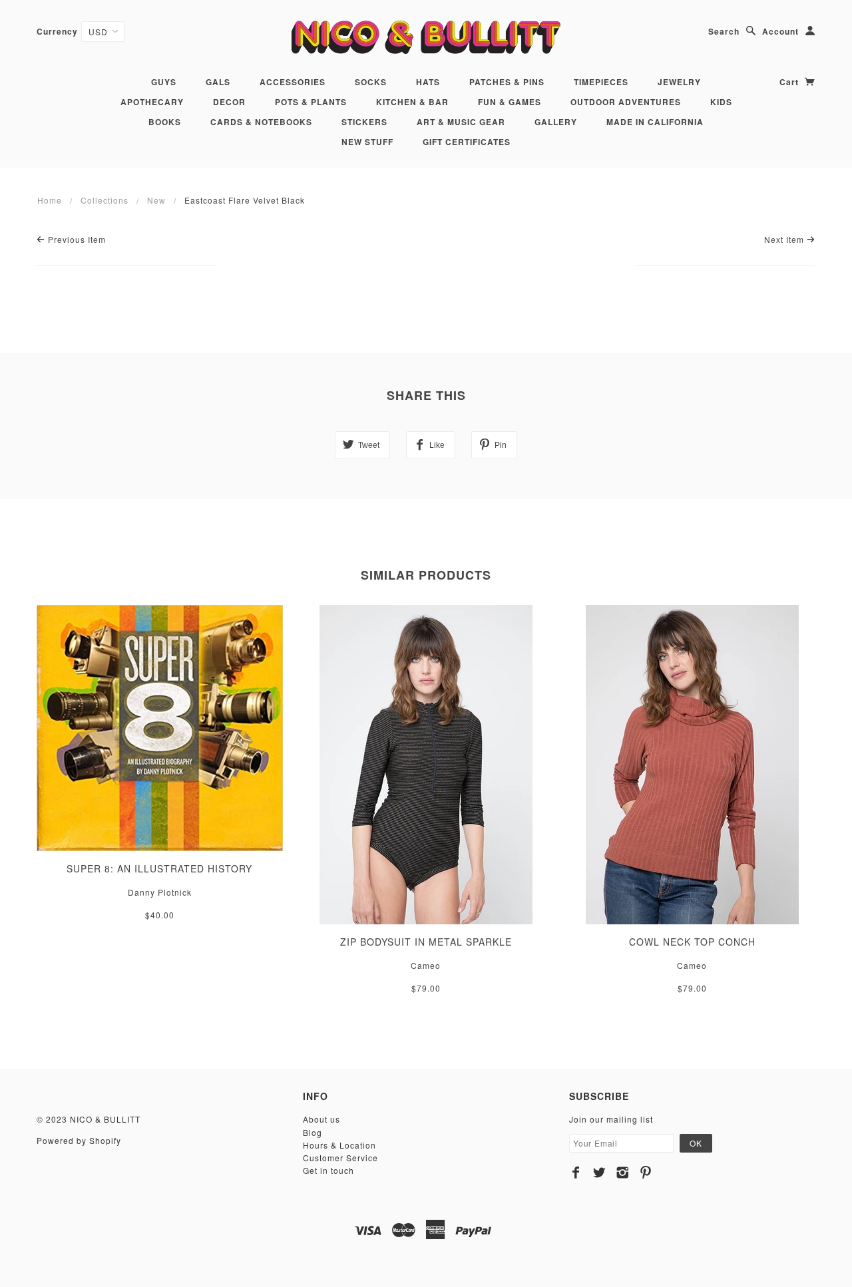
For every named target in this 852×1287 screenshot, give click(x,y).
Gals (218, 82)
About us (321, 1119)
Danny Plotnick (160, 892)
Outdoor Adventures (625, 102)
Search (724, 31)
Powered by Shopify (79, 1140)
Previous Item (75, 239)
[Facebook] (576, 1172)
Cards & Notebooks (261, 122)
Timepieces (601, 82)
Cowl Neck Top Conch (692, 941)
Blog (312, 1132)
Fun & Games (509, 102)
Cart (790, 82)
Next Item (785, 239)
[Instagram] (623, 1172)
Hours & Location (339, 1145)
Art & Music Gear (461, 122)
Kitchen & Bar (412, 102)
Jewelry (679, 82)
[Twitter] (599, 1172)
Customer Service (340, 1157)
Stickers (364, 122)
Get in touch (328, 1170)
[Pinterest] (646, 1172)
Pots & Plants (311, 102)
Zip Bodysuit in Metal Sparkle (426, 941)
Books (164, 122)
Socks (371, 82)
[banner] (425, 37)
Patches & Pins (506, 82)
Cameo (426, 965)
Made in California (655, 122)
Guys (163, 82)
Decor (229, 102)
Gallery (555, 122)
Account (780, 31)
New (156, 200)
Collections (104, 200)
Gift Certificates (467, 142)
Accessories (292, 82)
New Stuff (367, 142)
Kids (721, 102)
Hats (428, 82)
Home (49, 200)
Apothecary (152, 102)
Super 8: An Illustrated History (159, 868)
